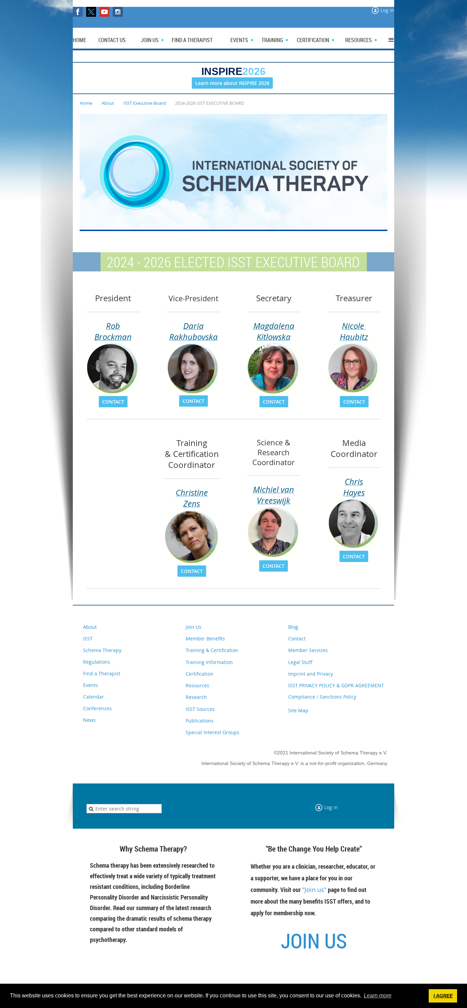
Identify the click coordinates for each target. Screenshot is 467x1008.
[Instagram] (118, 12)
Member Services (308, 650)
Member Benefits (205, 638)
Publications (200, 720)
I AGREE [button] (443, 995)
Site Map (298, 710)
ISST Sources (200, 709)
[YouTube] (104, 12)
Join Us (193, 627)
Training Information (209, 662)
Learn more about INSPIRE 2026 (232, 83)
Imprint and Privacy (310, 674)
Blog (293, 627)
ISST (88, 638)
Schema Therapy (102, 650)
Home (86, 103)
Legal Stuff (300, 662)
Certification (199, 674)
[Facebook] (78, 12)
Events (90, 685)
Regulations (96, 662)
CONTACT (113, 401)
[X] (91, 12)
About (108, 103)
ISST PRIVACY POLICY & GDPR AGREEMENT (336, 685)
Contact (297, 638)
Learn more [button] (377, 995)
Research (196, 697)
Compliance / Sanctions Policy (322, 696)
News (89, 720)
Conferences (97, 708)
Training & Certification (212, 650)
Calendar (93, 696)
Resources (197, 685)
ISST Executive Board (144, 103)
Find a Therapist (101, 673)
